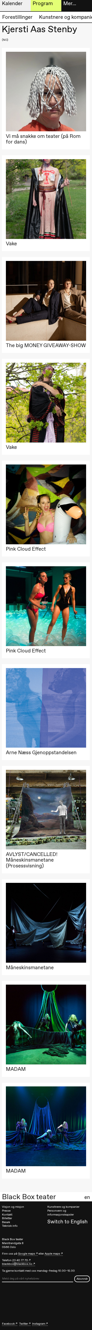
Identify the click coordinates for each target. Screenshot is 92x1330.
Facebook (8, 1324)
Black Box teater (29, 1196)
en (87, 1197)
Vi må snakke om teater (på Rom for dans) (43, 139)
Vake (11, 243)
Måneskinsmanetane (30, 967)
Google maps (26, 1254)
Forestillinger (17, 17)
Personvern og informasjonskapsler (60, 1213)
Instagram (38, 1324)
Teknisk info (10, 1226)
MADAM (16, 1069)
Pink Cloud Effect (26, 549)
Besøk (6, 1222)
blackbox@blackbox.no (17, 1264)
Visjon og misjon (13, 1207)
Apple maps (52, 1254)
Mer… (69, 3)
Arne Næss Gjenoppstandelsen (41, 752)
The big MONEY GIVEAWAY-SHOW (46, 345)
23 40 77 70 (20, 1260)
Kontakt (7, 1215)
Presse (6, 1211)
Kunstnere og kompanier (63, 1207)
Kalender (12, 3)
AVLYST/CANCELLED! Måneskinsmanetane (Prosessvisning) (31, 859)
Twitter (23, 1324)
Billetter (7, 1218)
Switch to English (67, 1221)
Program (43, 3)
